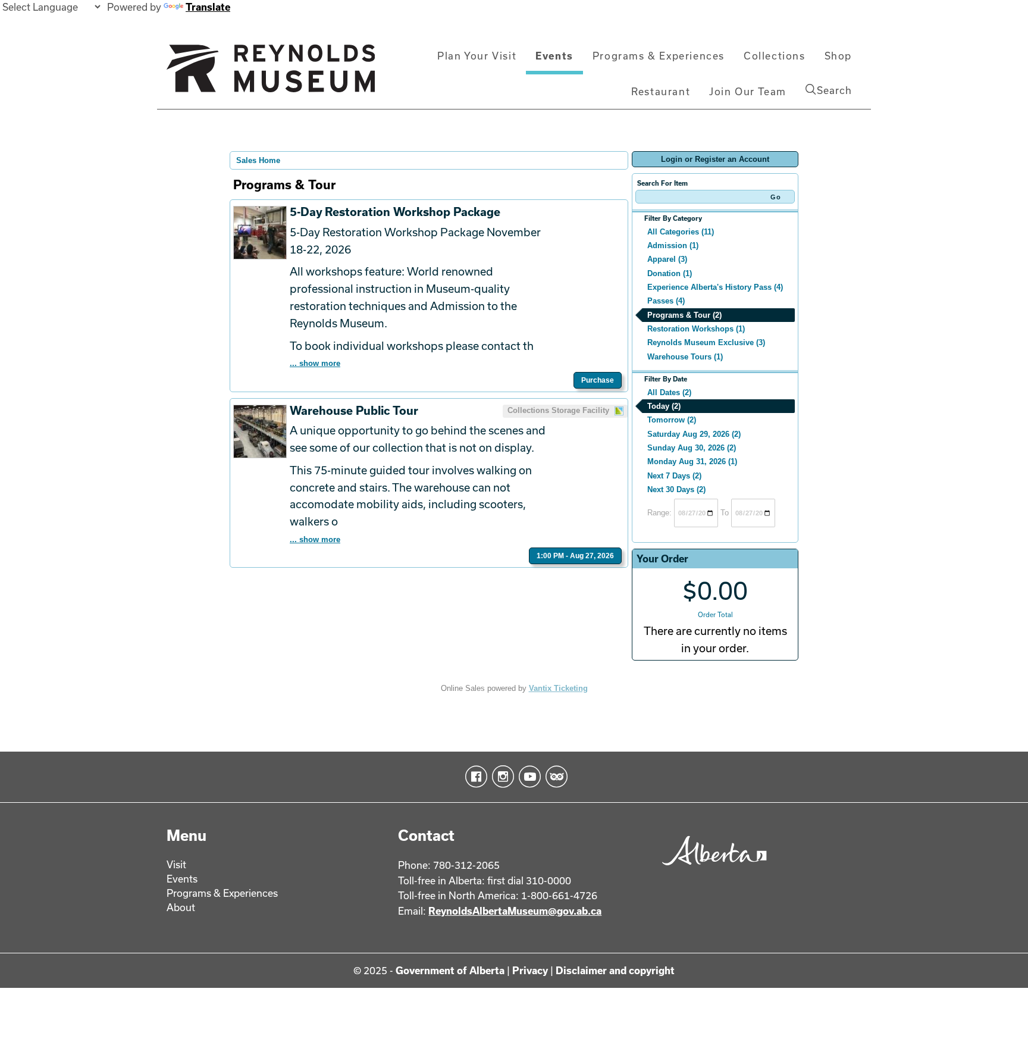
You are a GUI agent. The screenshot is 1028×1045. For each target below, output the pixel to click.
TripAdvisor (554, 777)
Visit (176, 864)
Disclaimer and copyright (615, 970)
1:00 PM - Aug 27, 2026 (575, 556)
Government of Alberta (450, 970)
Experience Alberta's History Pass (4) (715, 287)
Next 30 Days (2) (676, 489)
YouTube (527, 777)
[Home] (271, 73)
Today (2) (664, 406)
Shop (838, 55)
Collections (775, 55)
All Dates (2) (669, 392)
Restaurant (660, 91)
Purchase (597, 380)
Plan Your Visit (476, 55)
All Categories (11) (680, 231)
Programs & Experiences (659, 55)
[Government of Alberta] (711, 869)
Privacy (530, 970)
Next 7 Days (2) (674, 475)
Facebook (473, 777)
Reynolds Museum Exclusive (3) (706, 342)
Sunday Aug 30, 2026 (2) (691, 447)
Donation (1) (669, 273)
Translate (208, 6)
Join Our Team (747, 91)
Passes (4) (666, 300)
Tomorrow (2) (671, 419)
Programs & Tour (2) (684, 315)
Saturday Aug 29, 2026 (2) (694, 434)
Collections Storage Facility (559, 410)
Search (834, 90)
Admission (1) (672, 245)
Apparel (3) (667, 259)
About (181, 907)
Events (554, 55)
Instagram (500, 777)
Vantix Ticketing (558, 688)
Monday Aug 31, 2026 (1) (692, 461)
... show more (315, 363)
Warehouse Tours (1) (685, 356)
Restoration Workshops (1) (696, 328)
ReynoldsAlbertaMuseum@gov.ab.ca (514, 910)
